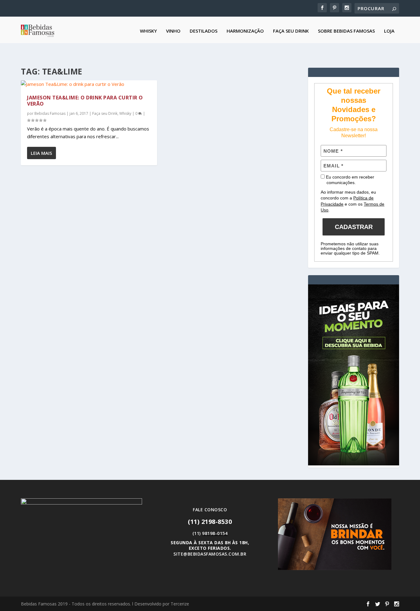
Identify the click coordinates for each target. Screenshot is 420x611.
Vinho (173, 31)
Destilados (203, 31)
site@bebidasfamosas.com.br (209, 554)
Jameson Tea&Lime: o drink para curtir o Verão (85, 100)
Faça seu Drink (291, 31)
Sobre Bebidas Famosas (346, 31)
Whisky (148, 31)
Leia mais (41, 153)
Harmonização (245, 31)
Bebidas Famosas (49, 113)
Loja (389, 31)
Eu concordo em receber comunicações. (349, 180)
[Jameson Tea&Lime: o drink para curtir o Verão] (89, 84)
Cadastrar (354, 226)
